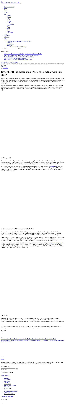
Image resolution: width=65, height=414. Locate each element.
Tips (5, 389)
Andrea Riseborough (15, 339)
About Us (6, 378)
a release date (26, 319)
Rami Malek (43, 340)
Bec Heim (5, 68)
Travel (8, 31)
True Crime (10, 32)
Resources (9, 45)
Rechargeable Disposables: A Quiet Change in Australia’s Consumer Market (23, 54)
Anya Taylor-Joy (24, 339)
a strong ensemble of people (55, 243)
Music (8, 25)
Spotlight (9, 42)
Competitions (10, 44)
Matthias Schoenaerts (19, 340)
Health (8, 22)
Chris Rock (32, 339)
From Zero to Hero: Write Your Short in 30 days (19, 41)
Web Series (6, 37)
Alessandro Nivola (5, 339)
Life (5, 14)
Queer (8, 27)
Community (7, 392)
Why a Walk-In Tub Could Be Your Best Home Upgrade (18, 59)
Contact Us (6, 382)
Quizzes (9, 17)
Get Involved (7, 387)
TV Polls (6, 12)
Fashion (9, 19)
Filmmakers (7, 35)
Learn (5, 39)
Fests (5, 38)
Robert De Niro (50, 340)
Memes (9, 15)
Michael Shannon (29, 340)
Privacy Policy (7, 379)
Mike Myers (37, 340)
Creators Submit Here (9, 394)
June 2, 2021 (4, 66)
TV (5, 11)
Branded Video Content (10, 385)
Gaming (9, 21)
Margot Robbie (10, 340)
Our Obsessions (14, 62)
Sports (8, 28)
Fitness (12, 24)
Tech (8, 29)
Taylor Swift (57, 340)
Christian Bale (38, 339)
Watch (5, 34)
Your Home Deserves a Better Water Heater (15, 58)
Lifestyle (3, 62)
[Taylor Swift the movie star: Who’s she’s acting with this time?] (11, 356)
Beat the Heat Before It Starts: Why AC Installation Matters (18, 56)
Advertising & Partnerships (10, 391)
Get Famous (7, 381)
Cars (8, 18)
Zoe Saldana (8, 341)
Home (5, 8)
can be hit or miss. (53, 166)
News (5, 10)
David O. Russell (46, 339)
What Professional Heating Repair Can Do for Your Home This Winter (21, 55)
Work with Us (7, 384)
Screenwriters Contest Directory (18, 47)
